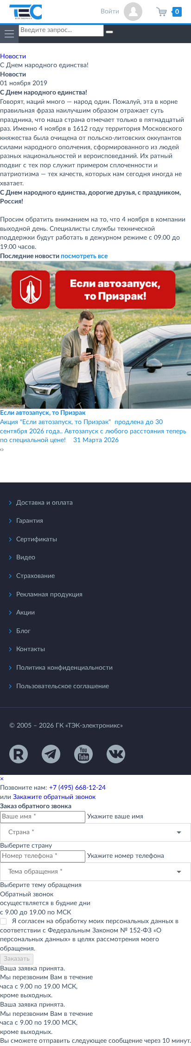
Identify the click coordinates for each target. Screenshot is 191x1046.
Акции (25, 612)
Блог (23, 631)
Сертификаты (36, 539)
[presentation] (1, 450)
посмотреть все (84, 256)
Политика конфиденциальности (64, 668)
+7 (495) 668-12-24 (77, 788)
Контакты (30, 649)
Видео (25, 557)
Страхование (35, 576)
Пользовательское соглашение (62, 686)
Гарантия (29, 521)
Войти (110, 11)
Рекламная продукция (49, 594)
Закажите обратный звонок (54, 797)
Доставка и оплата (44, 503)
